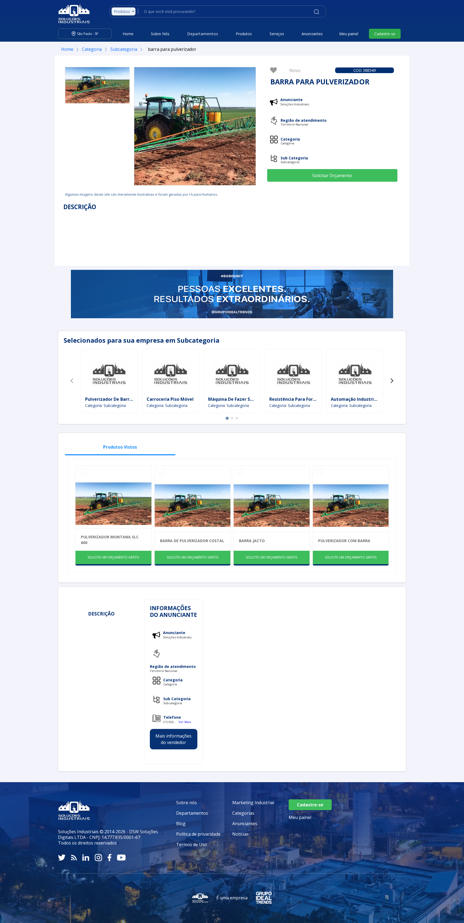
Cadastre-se (384, 33)
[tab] (227, 418)
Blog (181, 824)
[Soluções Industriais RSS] (74, 857)
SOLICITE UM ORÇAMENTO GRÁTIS (113, 557)
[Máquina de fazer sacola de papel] (232, 373)
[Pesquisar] (316, 11)
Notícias (240, 834)
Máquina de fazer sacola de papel (244, 399)
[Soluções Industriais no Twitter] (62, 857)
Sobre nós (186, 803)
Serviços (277, 33)
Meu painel (348, 33)
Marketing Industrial (253, 803)
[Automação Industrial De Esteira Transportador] (355, 373)
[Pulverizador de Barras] (109, 373)
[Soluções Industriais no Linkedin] (85, 857)
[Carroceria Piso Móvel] (170, 373)
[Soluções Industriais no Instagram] (98, 857)
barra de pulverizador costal (192, 540)
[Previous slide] (72, 381)
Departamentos (192, 813)
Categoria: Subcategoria (105, 405)
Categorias (243, 813)
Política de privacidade (198, 834)
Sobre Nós (160, 33)
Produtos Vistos (120, 447)
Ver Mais (185, 722)
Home (128, 33)
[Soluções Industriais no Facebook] (109, 857)
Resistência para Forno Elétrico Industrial (313, 399)
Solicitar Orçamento (332, 175)
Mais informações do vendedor (173, 739)
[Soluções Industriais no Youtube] (121, 857)
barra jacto (252, 540)
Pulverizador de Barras (109, 399)
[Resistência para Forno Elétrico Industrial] (293, 373)
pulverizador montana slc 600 (110, 539)
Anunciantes (312, 33)
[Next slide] (391, 381)
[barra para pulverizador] (97, 85)
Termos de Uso (191, 844)
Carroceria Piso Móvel (170, 399)
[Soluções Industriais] (71, 13)
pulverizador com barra (344, 540)
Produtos (244, 33)
